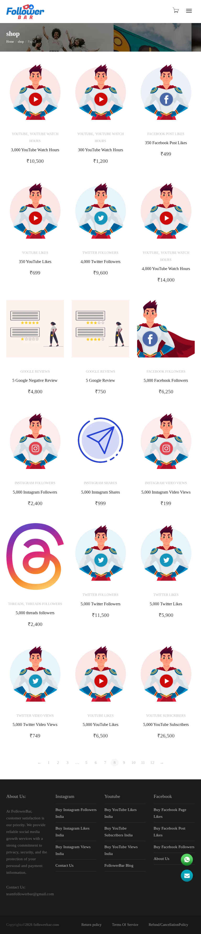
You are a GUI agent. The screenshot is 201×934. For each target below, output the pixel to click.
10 (133, 762)
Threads (16, 604)
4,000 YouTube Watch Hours (166, 268)
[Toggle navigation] (189, 10)
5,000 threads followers (35, 613)
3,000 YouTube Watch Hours (35, 150)
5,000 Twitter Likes (166, 604)
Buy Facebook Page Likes (170, 813)
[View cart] (175, 10)
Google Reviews (35, 371)
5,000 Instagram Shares (100, 492)
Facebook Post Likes (165, 134)
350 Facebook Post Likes (166, 143)
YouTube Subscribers (166, 716)
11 (143, 762)
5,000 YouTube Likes (100, 724)
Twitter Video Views (35, 716)
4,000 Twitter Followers (100, 261)
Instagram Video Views (166, 483)
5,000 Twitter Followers (100, 604)
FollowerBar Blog (118, 865)
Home (10, 41)
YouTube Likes (35, 253)
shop (21, 41)
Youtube (20, 134)
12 (152, 762)
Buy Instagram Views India (73, 850)
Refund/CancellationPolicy (168, 925)
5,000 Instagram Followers (35, 492)
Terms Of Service (125, 925)
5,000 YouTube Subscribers (166, 724)
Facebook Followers (166, 371)
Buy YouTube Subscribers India (118, 831)
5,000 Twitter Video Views (35, 724)
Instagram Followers (35, 483)
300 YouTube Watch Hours (100, 150)
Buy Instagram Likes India (72, 831)
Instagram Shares (100, 483)
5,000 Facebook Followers (166, 380)
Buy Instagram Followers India (76, 813)
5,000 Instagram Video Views (166, 492)
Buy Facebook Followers (174, 847)
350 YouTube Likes (35, 261)
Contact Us (64, 865)
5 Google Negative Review (35, 380)
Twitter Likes (165, 595)
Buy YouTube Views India (121, 850)
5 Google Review (100, 380)
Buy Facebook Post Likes (169, 831)
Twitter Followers (100, 253)
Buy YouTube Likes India (120, 813)
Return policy (91, 925)
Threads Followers (44, 604)
